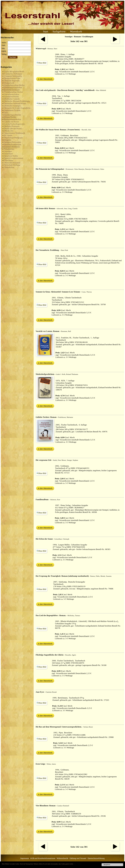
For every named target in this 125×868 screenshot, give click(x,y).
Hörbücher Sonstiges (12, 106)
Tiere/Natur (8, 160)
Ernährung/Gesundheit (13, 87)
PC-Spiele (8, 135)
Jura (6, 112)
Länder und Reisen (11, 122)
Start (45, 31)
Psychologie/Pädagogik (13, 138)
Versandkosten (64, 72)
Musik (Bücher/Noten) (13, 128)
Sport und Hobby (11, 156)
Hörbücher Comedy (12, 99)
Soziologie (8, 154)
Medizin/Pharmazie (11, 126)
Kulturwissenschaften (12, 119)
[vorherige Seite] (43, 43)
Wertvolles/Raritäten (12, 163)
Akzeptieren (106, 864)
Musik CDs (8, 131)
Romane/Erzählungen (12, 144)
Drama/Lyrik (9, 83)
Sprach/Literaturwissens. (14, 158)
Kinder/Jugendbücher (12, 115)
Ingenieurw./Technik (12, 110)
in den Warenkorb (45, 79)
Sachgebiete (59, 31)
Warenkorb (76, 31)
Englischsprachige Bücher (14, 85)
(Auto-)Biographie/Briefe (14, 71)
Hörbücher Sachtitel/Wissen (15, 103)
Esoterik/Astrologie (12, 90)
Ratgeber (7, 140)
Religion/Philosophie (12, 142)
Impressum (24, 858)
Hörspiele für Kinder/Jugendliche (17, 108)
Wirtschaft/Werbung (12, 165)
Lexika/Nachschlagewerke (14, 124)
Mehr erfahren (77, 864)
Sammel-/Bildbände (12, 147)
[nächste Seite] (115, 43)
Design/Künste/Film (12, 78)
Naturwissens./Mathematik (14, 133)
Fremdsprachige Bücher (13, 92)
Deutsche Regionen (11, 81)
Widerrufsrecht (62, 858)
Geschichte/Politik (11, 97)
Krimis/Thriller (10, 117)
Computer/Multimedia (13, 76)
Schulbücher (9, 149)
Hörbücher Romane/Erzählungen (17, 101)
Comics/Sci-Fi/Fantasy (13, 74)
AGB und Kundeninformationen (42, 858)
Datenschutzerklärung (96, 858)
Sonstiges (8, 151)
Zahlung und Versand (78, 858)
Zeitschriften (9, 167)
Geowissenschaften (11, 94)
